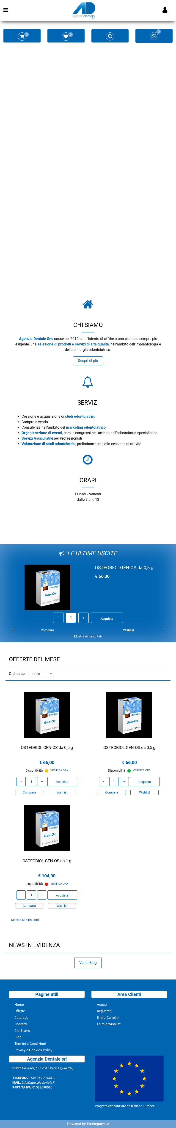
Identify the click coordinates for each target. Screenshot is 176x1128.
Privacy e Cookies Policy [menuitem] (33, 1050)
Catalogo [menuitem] (21, 1018)
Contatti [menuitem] (20, 1024)
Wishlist (128, 630)
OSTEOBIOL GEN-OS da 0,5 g (124, 567)
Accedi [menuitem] (102, 1005)
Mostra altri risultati (88, 636)
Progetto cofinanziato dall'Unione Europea (125, 1106)
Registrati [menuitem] (104, 1011)
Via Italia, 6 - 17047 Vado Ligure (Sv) (47, 1068)
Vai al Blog (88, 963)
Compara (47, 630)
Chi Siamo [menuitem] (22, 1031)
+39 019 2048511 (42, 1078)
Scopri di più (88, 360)
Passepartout (98, 1124)
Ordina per (17, 673)
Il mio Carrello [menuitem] (108, 1018)
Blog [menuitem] (17, 1037)
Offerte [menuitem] (19, 1011)
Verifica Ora (59, 770)
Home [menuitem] (19, 1005)
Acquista (107, 619)
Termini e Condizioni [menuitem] (30, 1044)
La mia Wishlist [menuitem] (109, 1024)
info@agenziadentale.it (38, 1082)
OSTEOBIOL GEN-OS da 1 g (46, 860)
